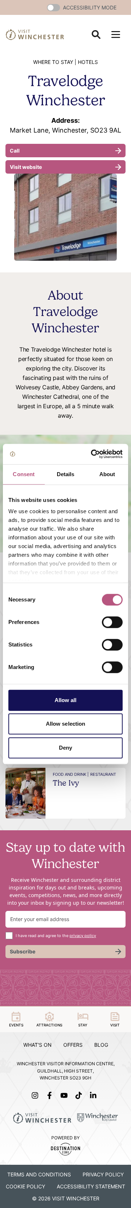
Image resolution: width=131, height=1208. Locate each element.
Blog (101, 1045)
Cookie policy (25, 1186)
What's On (37, 1045)
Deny (65, 748)
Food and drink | (71, 774)
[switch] (112, 622)
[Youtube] (65, 1095)
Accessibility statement (91, 1186)
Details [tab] (66, 474)
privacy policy (83, 935)
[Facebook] (51, 1095)
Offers (73, 1045)
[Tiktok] (80, 1095)
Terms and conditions (39, 1174)
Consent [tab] (24, 474)
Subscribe (22, 951)
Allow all (66, 700)
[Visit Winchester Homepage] (35, 34)
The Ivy (66, 782)
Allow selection (66, 724)
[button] (53, 7)
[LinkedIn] (95, 1095)
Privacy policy (103, 1174)
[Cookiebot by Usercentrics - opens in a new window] (92, 454)
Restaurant (103, 774)
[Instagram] (36, 1095)
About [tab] (107, 474)
